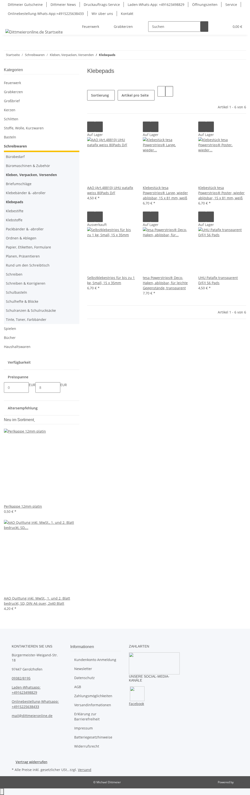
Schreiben (14, 274)
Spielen (10, 328)
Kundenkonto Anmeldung (95, 659)
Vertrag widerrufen (31, 762)
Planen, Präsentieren (23, 256)
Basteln (10, 137)
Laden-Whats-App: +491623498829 (156, 4)
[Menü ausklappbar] (10, 22)
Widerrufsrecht (86, 746)
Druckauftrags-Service (102, 4)
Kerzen (9, 110)
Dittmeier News (63, 4)
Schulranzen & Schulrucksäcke (31, 310)
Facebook (136, 703)
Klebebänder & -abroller (26, 192)
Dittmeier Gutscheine (25, 4)
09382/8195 (21, 678)
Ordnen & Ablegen (21, 238)
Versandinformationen (92, 705)
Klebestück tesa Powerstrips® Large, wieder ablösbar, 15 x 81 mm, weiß (165, 192)
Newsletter (83, 668)
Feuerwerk (12, 82)
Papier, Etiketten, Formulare (28, 247)
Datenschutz (84, 677)
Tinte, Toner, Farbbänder (26, 319)
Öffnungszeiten (205, 4)
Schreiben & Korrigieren (25, 283)
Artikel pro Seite (135, 95)
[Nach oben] (2, 791)
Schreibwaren (15, 146)
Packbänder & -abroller (25, 229)
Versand (84, 769)
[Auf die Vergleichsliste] (91, 127)
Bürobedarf (15, 156)
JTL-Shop (240, 782)
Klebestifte (14, 211)
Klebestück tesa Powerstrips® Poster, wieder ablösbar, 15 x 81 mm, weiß (221, 192)
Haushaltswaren (17, 346)
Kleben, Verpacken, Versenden (31, 174)
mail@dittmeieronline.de (32, 715)
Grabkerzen (13, 92)
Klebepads (14, 202)
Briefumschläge (18, 183)
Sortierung (100, 95)
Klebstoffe (14, 220)
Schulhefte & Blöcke (22, 301)
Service (231, 4)
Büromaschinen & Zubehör (28, 165)
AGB (77, 686)
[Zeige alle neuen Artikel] (34, 420)
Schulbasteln (16, 292)
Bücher (10, 337)
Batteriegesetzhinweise (93, 737)
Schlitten (11, 119)
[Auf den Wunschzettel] (99, 127)
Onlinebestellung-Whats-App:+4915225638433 (46, 13)
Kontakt (127, 13)
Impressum (83, 728)
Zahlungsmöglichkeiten (93, 696)
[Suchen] (204, 26)
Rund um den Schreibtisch (28, 265)
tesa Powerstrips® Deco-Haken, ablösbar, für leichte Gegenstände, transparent (165, 282)
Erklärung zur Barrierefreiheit (87, 716)
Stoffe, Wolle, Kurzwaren (24, 128)
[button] (216, 26)
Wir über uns (102, 13)
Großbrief (12, 101)
